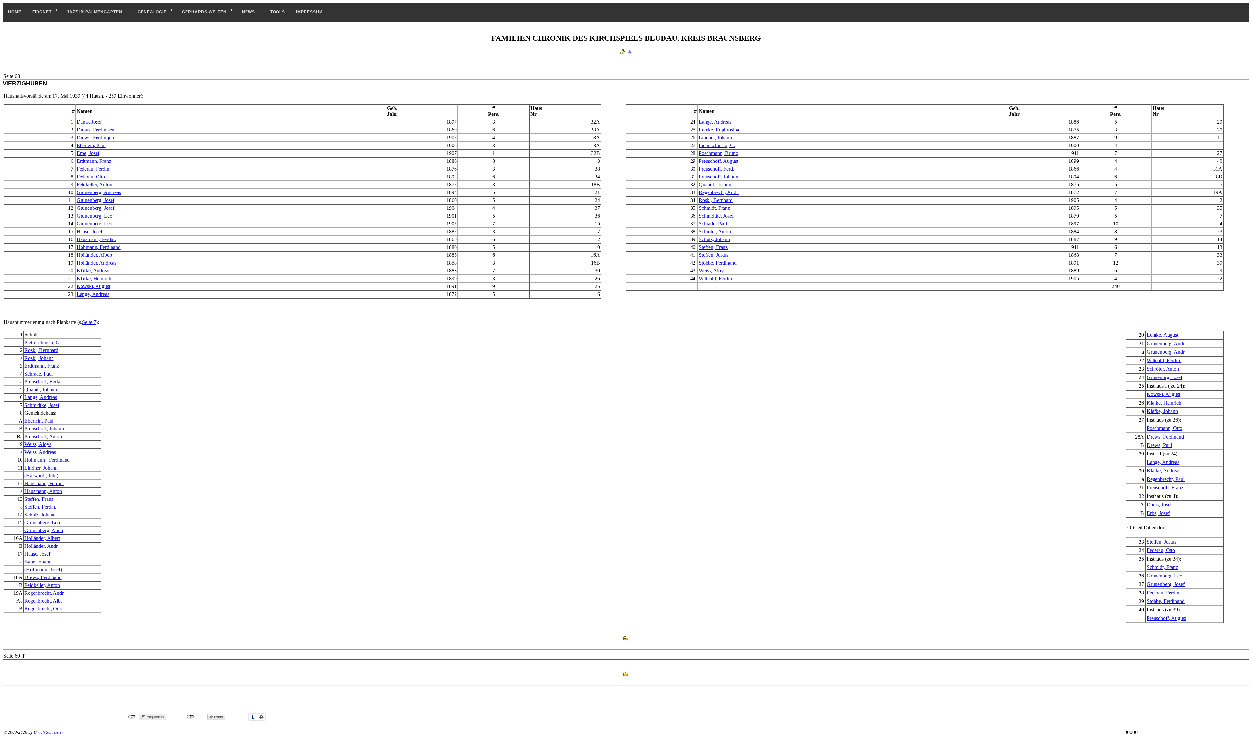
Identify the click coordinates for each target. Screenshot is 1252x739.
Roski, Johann (39, 358)
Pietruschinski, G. (717, 145)
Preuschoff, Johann (718, 176)
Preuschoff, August (718, 161)
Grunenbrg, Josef (1164, 377)
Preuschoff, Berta (42, 381)
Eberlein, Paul (91, 145)
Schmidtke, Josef (716, 216)
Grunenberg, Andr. (1166, 343)
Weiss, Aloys (712, 270)
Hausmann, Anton (43, 491)
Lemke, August (1162, 335)
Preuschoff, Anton (43, 436)
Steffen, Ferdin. (40, 507)
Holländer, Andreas (96, 263)
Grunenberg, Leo (94, 216)
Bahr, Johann (38, 561)
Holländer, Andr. (41, 546)
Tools (277, 12)
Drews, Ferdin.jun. (96, 137)
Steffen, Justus (713, 255)
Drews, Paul (1159, 445)
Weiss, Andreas (40, 452)
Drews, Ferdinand (1165, 436)
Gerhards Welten (204, 12)
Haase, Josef (89, 231)
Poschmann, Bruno (718, 153)
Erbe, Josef (88, 153)
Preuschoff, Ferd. (716, 169)
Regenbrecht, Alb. (43, 601)
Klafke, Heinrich (94, 278)
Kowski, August (93, 286)
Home (14, 12)
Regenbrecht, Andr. (719, 192)
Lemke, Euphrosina (719, 129)
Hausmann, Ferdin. (96, 239)
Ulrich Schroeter (48, 732)
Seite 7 (89, 322)
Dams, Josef (89, 122)
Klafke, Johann (1162, 411)
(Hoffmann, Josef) (43, 569)
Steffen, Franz (713, 247)
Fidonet (42, 12)
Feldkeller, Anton (94, 184)
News (248, 12)
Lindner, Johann (715, 137)
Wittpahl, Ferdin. (716, 278)
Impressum (309, 12)
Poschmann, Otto (1164, 428)
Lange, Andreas (715, 122)
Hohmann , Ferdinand (47, 460)
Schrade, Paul (713, 223)
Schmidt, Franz (714, 208)
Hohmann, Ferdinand (99, 247)
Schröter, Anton (715, 231)
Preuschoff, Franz (1165, 487)
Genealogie (152, 12)
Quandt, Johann (715, 184)
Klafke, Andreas (93, 270)
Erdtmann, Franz (94, 161)
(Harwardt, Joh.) (41, 475)
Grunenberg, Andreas (99, 192)
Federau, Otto (91, 176)
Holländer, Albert (94, 255)
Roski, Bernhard (716, 200)
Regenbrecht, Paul (1166, 479)
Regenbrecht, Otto (43, 608)
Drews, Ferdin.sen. (96, 129)
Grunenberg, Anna (43, 530)
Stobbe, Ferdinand (718, 263)
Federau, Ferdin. (94, 169)
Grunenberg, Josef (95, 200)
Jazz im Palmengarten (94, 12)
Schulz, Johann (714, 239)
